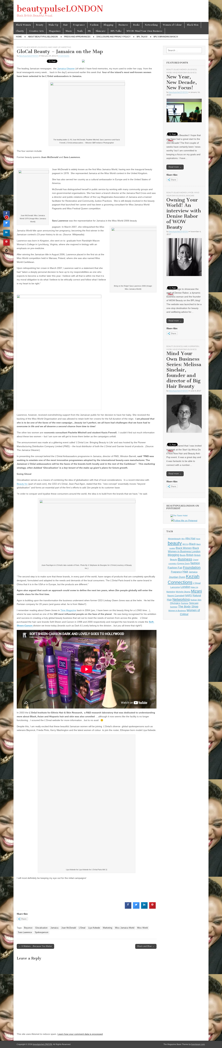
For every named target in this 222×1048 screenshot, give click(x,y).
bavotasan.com (198, 1044)
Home (19, 37)
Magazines (55, 31)
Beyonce (28, 928)
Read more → (175, 167)
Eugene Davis (183, 563)
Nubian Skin (195, 600)
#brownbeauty (174, 539)
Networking (151, 25)
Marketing (66, 47)
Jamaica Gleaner (66, 68)
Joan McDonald (68, 928)
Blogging (108, 25)
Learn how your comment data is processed (80, 1034)
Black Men (192, 25)
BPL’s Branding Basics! (166, 37)
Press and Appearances (77, 37)
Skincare (100, 31)
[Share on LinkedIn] (6, 235)
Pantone (184, 603)
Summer (173, 607)
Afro (183, 539)
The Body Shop (188, 606)
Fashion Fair (175, 567)
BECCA (186, 544)
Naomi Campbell (175, 595)
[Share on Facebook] (128, 907)
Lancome (175, 587)
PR (89, 31)
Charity (20, 31)
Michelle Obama (183, 592)
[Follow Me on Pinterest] (184, 520)
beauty (175, 543)
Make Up (53, 25)
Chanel (195, 560)
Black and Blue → (145, 946)
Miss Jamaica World (124, 928)
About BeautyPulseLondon (43, 37)
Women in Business (177, 610)
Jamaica (54, 928)
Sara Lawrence (25, 932)
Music (69, 31)
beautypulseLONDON (60, 9)
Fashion (94, 25)
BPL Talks (116, 31)
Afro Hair (190, 538)
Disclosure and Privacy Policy (114, 37)
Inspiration (193, 346)
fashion (195, 563)
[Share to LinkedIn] (144, 907)
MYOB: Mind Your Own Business (144, 31)
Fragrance (79, 25)
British (190, 554)
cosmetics (173, 564)
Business (123, 25)
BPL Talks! (142, 37)
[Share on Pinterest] (152, 907)
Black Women (23, 25)
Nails (80, 31)
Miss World (142, 928)
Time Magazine (68, 610)
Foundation (192, 567)
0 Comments (63, 56)
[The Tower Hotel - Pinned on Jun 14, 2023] (179, 516)
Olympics (175, 603)
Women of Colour (172, 25)
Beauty (40, 25)
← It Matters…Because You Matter (35, 946)
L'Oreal (82, 928)
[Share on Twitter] (136, 907)
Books (136, 25)
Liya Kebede (94, 928)
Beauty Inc (22, 484)
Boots (183, 555)
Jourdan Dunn (177, 577)
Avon (198, 539)
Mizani (196, 591)
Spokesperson (41, 932)
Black (192, 543)
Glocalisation (41, 928)
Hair (65, 25)
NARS (188, 595)
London (185, 587)
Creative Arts (36, 31)
